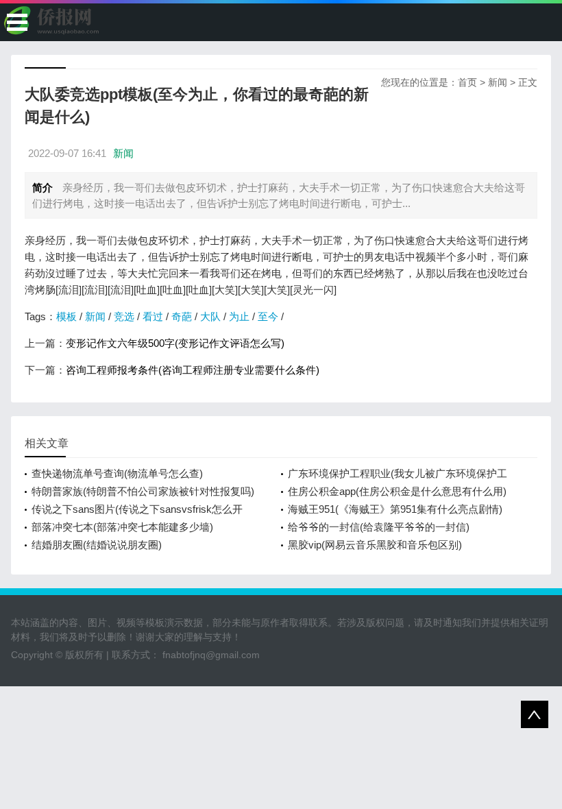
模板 (66, 316)
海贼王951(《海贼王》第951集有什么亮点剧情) (395, 509)
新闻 (497, 82)
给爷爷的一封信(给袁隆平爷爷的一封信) (378, 527)
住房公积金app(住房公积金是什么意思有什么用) (397, 491)
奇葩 (181, 316)
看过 (153, 316)
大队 (210, 316)
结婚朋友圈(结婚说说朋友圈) (97, 545)
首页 (467, 82)
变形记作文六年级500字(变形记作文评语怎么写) (175, 343)
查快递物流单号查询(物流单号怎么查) (117, 473)
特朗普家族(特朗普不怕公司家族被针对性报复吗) (143, 491)
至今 (268, 316)
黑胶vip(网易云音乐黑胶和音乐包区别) (375, 545)
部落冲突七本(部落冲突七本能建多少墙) (122, 527)
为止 (239, 316)
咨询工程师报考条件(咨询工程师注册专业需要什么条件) (192, 370)
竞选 (124, 316)
